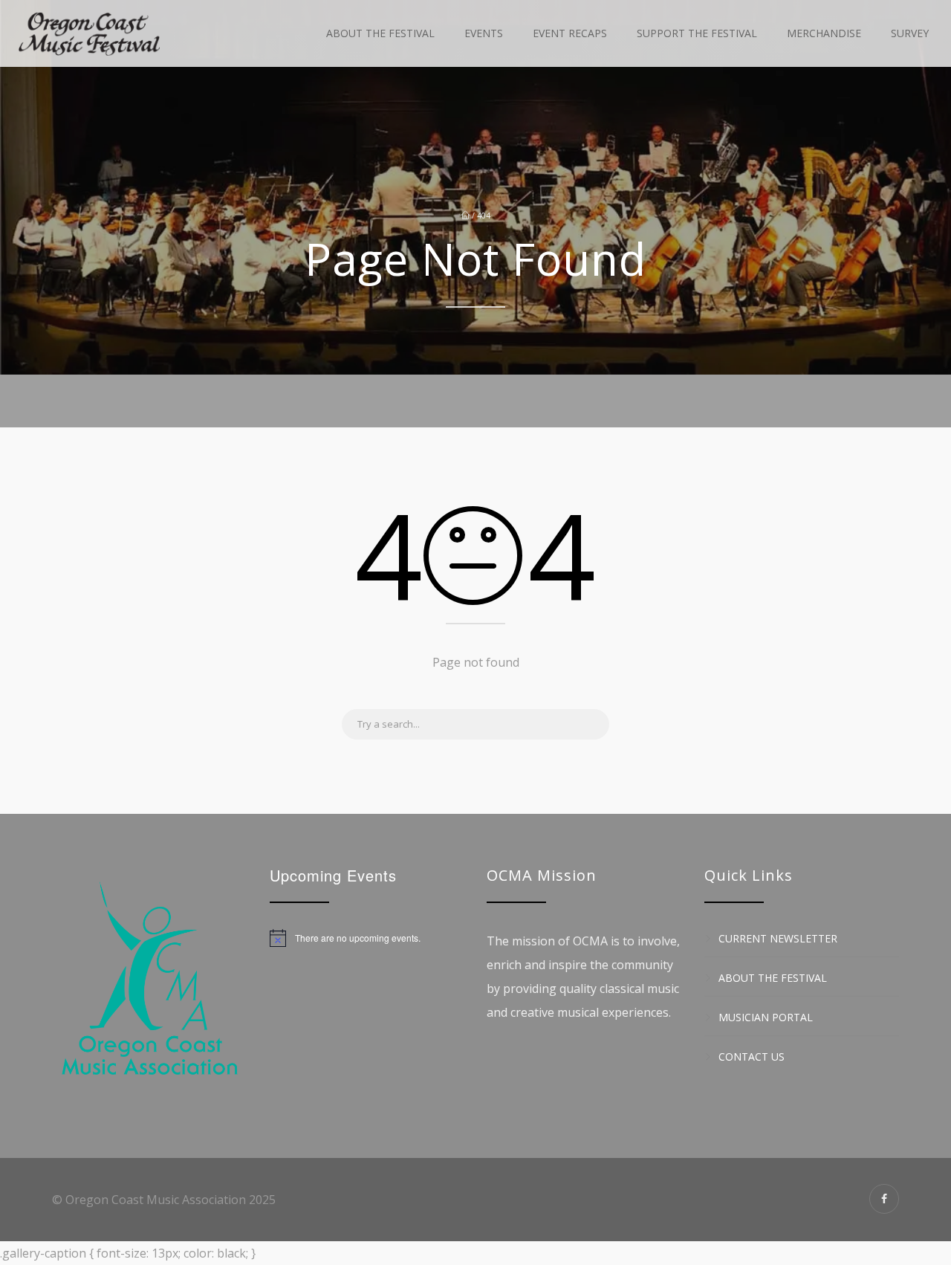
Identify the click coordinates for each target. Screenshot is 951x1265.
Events (483, 33)
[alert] (367, 938)
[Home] (89, 33)
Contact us (751, 1056)
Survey (910, 33)
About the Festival (380, 33)
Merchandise (824, 33)
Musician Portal (765, 1017)
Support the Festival (697, 33)
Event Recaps (570, 33)
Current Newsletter (777, 938)
